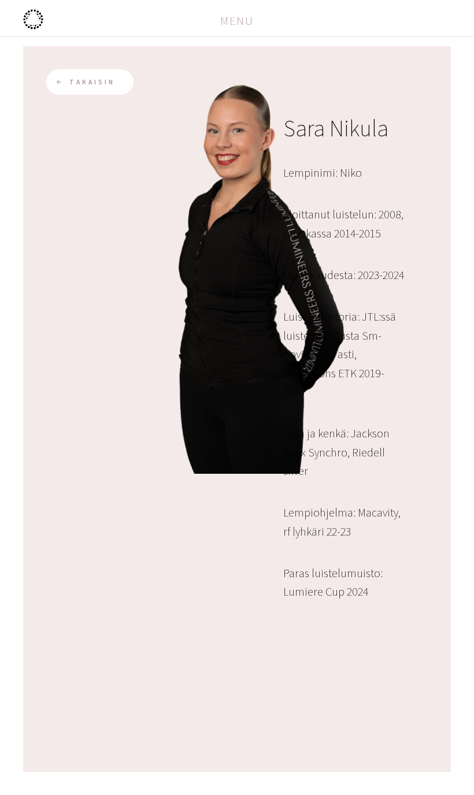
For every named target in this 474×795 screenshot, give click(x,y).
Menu (237, 20)
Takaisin (92, 81)
